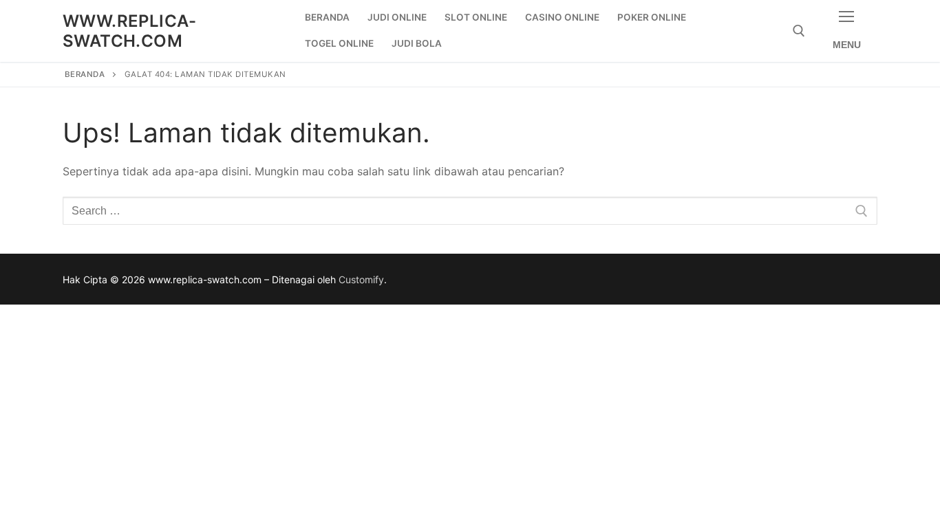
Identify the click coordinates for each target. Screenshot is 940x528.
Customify (361, 279)
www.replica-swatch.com (130, 31)
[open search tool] (799, 31)
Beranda (85, 74)
